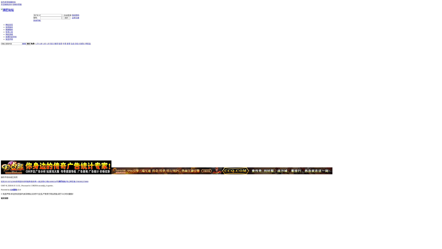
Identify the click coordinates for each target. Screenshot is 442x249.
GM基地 (13, 190)
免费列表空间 (11, 37)
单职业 (88, 44)
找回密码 (75, 15)
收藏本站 (12, 2)
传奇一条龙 (37, 181)
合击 (73, 44)
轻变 (60, 44)
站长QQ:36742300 (8, 181)
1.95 (48, 44)
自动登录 (67, 15)
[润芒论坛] (7, 9)
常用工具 (9, 32)
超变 (68, 44)
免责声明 (9, 39)
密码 (35, 18)
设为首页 (4, 2)
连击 (77, 44)
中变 (64, 44)
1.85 (44, 44)
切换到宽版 (17, 4)
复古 (52, 44)
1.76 (37, 44)
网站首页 (9, 25)
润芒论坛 (62, 181)
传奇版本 (9, 27)
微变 (56, 44)
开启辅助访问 (6, 4)
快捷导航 (37, 20)
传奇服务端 (27, 181)
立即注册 (75, 18)
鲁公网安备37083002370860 (77, 181)
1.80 (40, 44)
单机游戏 (9, 34)
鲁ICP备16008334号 (50, 181)
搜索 (24, 44)
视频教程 (9, 30)
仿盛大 (82, 44)
